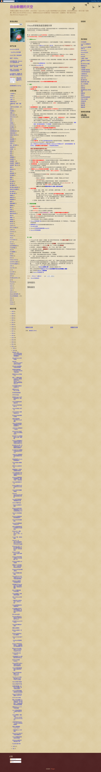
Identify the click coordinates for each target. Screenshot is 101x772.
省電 (11, 153)
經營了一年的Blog (14, 58)
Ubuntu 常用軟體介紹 (35, 221)
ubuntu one (12, 292)
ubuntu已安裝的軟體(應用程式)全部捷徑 (17, 691)
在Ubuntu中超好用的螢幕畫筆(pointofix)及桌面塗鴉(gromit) (17, 509)
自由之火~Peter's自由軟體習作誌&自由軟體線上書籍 (54, 268)
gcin (11, 241)
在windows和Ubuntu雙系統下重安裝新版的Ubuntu (17, 618)
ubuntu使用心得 (43, 267)
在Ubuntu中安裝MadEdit (16, 660)
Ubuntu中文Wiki (84, 52)
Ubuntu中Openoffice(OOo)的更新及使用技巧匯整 (17, 495)
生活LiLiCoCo (13, 117)
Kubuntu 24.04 (13, 259)
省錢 (11, 155)
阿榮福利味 (83, 101)
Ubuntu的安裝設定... (35, 278)
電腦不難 (83, 105)
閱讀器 (11, 205)
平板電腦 (12, 111)
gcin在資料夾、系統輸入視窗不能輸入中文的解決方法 (16, 74)
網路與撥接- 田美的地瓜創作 (54, 186)
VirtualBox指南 (34, 226)
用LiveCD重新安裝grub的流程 (16, 591)
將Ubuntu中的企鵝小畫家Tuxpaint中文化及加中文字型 (17, 649)
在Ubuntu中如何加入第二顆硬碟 (17, 634)
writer (11, 300)
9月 (14, 748)
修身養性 (12, 159)
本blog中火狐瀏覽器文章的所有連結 (16, 367)
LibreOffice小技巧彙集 (16, 52)
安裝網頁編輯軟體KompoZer (42, 228)
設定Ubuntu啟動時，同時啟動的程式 (17, 581)
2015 (13, 335)
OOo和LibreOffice (14, 277)
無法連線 (12, 175)
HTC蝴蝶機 (12, 251)
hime (11, 249)
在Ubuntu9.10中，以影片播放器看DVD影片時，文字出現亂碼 (17, 548)
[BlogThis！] (49, 276)
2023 (13, 318)
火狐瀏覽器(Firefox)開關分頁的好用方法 (17, 657)
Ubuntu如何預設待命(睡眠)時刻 (17, 606)
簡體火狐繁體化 (16, 628)
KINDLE (12, 255)
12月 (14, 348)
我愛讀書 (12, 141)
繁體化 (11, 217)
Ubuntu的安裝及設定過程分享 (17, 402)
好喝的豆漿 (12, 133)
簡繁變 (11, 219)
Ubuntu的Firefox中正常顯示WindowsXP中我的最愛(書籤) (17, 577)
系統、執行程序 (13, 145)
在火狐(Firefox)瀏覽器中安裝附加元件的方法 (17, 451)
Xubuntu (12, 304)
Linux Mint (12, 267)
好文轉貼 (12, 127)
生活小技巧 (12, 115)
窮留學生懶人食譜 (85, 81)
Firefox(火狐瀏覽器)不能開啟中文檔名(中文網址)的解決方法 (17, 442)
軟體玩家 (83, 93)
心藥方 (11, 99)
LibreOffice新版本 (14, 263)
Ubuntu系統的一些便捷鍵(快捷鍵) (17, 594)
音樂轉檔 (12, 157)
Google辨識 (12, 247)
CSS (11, 233)
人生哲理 (12, 93)
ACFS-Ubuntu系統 (16, 697)
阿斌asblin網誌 (84, 99)
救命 (11, 171)
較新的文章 (29, 327)
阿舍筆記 (83, 103)
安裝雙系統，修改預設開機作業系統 (17, 470)
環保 (11, 215)
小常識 (11, 95)
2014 (13, 337)
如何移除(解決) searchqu (15, 85)
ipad (11, 253)
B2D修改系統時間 (16, 392)
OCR (11, 275)
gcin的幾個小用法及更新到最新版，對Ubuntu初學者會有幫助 (17, 610)
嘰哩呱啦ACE (84, 65)
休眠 (11, 119)
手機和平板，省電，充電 (15, 103)
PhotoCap (12, 281)
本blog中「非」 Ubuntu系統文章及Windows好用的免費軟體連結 (17, 354)
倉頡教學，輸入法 (14, 165)
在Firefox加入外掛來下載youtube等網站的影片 (17, 432)
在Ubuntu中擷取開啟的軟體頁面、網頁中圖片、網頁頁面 (17, 479)
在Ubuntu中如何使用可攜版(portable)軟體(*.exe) (17, 558)
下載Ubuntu (41, 45)
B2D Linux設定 (13, 227)
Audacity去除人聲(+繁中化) (16, 653)
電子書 (11, 183)
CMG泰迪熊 (83, 42)
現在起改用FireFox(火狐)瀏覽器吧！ (17, 460)
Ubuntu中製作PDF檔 (17, 684)
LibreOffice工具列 (14, 261)
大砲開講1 (83, 67)
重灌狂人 (83, 95)
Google (11, 243)
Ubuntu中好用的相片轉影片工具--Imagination (17, 674)
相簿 (11, 151)
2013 (13, 339)
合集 (11, 121)
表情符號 (83, 87)
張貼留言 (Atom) (33, 330)
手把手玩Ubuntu (84, 75)
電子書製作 (12, 185)
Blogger (53, 768)
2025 (13, 313)
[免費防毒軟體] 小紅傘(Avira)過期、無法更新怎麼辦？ (17, 687)
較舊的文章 (74, 327)
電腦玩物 (83, 107)
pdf (10, 280)
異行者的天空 (84, 79)
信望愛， (12, 149)
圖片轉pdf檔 (12, 193)
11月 (14, 350)
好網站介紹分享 (13, 135)
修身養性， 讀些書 (14, 163)
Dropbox (12, 235)
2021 (13, 322)
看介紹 (51, 45)
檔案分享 (12, 211)
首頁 (51, 327)
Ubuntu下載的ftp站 (16, 502)
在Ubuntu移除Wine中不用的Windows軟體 (17, 487)
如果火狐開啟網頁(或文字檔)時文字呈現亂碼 (17, 528)
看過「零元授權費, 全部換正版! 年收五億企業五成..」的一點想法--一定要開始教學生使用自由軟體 (17, 702)
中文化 (11, 97)
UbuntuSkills (84, 50)
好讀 (11, 137)
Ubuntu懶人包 (39, 65)
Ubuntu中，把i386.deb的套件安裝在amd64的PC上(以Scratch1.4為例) (17, 542)
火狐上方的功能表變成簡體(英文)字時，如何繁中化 (17, 424)
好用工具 (12, 129)
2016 (13, 333)
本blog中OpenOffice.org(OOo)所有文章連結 (17, 363)
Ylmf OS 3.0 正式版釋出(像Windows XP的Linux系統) (16, 678)
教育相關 (12, 173)
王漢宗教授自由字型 (47, 140)
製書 (11, 201)
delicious (83, 54)
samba (11, 288)
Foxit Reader (13, 239)
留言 (12, 761)
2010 (13, 346)
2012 (13, 342)
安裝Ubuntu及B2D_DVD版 (15, 390)
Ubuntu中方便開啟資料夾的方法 (17, 524)
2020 (13, 324)
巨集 (11, 109)
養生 (11, 207)
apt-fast (11, 223)
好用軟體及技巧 (13, 131)
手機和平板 (12, 101)
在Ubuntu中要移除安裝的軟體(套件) (17, 517)
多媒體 (11, 123)
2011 (13, 344)
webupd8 (83, 56)
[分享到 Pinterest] (53, 276)
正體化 (11, 113)
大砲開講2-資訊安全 (85, 69)
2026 (13, 311)
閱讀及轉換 (12, 203)
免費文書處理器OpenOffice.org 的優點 (17, 420)
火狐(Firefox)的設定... (15, 106)
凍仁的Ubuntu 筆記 (85, 63)
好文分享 (12, 125)
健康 (11, 167)
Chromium (12, 231)
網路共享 (12, 197)
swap (11, 290)
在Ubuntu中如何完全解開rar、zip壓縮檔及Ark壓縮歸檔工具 (17, 645)
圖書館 (11, 195)
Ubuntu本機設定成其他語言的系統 (17, 737)
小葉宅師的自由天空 (85, 71)
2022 (13, 320)
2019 (13, 326)
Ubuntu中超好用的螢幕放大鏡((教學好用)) (17, 669)
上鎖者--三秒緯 (84, 58)
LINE (11, 265)
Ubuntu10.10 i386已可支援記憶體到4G (17, 734)
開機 (11, 177)
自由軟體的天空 (21, 6)
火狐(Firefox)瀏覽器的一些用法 (17, 428)
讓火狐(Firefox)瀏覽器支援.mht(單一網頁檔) (17, 437)
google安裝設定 (13, 245)
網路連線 (12, 199)
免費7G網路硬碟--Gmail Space (16, 727)
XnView (11, 302)
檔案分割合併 (13, 213)
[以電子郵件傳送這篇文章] (47, 276)
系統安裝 (12, 147)
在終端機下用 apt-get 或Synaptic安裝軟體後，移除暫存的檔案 (17, 586)
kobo (11, 257)
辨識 (11, 209)
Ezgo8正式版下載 (16, 743)
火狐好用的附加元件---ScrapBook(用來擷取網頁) (17, 723)
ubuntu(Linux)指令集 (14, 49)
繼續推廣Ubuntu (34, 224)
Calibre (11, 229)
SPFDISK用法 (15, 394)
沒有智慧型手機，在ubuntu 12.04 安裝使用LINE (16, 62)
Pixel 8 (11, 284)
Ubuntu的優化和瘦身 (17, 681)
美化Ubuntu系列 (16, 614)
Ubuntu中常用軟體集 (35, 230)
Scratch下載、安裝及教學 (16, 55)
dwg (11, 237)
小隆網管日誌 (84, 73)
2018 (13, 329)
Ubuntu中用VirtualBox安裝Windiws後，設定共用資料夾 (17, 664)
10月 (14, 746)
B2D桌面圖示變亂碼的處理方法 (17, 386)
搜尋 (11, 179)
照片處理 (12, 181)
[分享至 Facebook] (52, 276)
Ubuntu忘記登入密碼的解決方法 (17, 412)
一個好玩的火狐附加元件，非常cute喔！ (17, 601)
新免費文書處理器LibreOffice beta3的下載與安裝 (17, 371)
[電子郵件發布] (45, 276)
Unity (11, 298)
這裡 (35, 139)
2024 (13, 315)
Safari (11, 286)
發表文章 (13, 759)
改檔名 (11, 143)
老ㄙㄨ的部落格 (84, 83)
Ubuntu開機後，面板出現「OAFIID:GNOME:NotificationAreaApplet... (17, 717)
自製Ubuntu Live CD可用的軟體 (17, 707)
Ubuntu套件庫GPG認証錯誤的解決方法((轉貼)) (17, 474)
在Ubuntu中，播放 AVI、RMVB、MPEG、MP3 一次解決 (17, 533)
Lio (10, 269)
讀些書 (11, 221)
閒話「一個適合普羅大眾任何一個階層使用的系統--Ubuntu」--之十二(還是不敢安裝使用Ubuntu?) (17, 380)
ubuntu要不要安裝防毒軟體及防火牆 (17, 500)
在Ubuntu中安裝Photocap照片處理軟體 (17, 553)
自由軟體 (12, 139)
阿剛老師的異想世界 (85, 97)
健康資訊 (12, 169)
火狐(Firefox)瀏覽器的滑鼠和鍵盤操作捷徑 (17, 456)
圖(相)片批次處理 (14, 189)
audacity (12, 225)
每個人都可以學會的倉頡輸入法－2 (19, 79)
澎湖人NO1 (83, 77)
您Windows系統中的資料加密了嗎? (17, 741)
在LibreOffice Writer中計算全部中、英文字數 (16, 66)
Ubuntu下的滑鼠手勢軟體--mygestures (17, 695)
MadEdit (12, 273)
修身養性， (12, 161)
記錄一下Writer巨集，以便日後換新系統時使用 (16, 70)
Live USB (12, 271)
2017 (13, 331)
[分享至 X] (50, 276)
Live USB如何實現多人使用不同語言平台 (17, 711)
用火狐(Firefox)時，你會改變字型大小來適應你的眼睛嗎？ (17, 446)
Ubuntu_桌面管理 (42, 270)
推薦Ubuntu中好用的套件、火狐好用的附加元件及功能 (17, 566)
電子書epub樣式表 (14, 187)
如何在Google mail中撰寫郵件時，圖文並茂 (17, 398)
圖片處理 (12, 191)
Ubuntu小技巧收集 (14, 294)
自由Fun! (83, 85)
